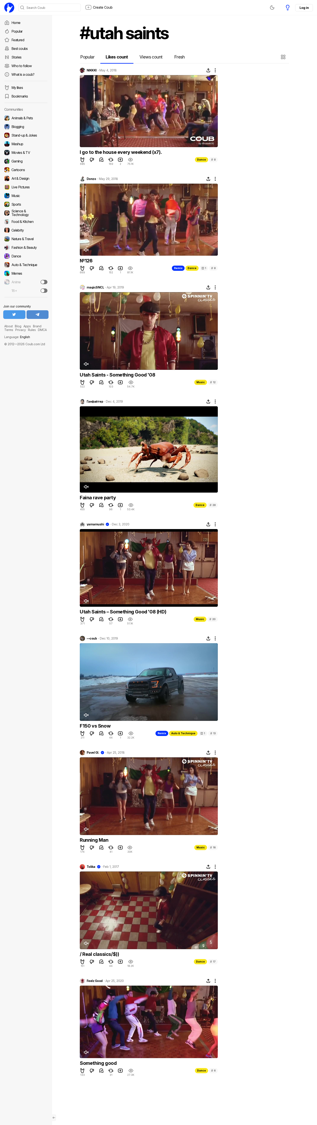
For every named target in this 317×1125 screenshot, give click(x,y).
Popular (17, 31)
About (8, 326)
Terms (8, 330)
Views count (151, 57)
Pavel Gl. (93, 752)
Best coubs (19, 48)
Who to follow (21, 66)
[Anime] (26, 282)
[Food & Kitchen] (26, 221)
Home (15, 22)
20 (212, 619)
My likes (17, 87)
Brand (37, 326)
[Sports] (26, 204)
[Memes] (26, 273)
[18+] (44, 290)
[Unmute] (86, 250)
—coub (92, 638)
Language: (17, 337)
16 (213, 847)
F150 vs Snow (95, 726)
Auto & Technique (183, 733)
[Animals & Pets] (26, 118)
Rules (32, 330)
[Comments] (101, 159)
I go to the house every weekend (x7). (121, 152)
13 (213, 733)
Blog (18, 326)
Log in (304, 8)
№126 (86, 260)
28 (213, 505)
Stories (16, 57)
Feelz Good (94, 980)
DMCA (42, 330)
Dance (201, 159)
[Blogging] (26, 126)
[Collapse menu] (54, 1118)
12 (213, 382)
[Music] (26, 195)
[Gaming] (26, 161)
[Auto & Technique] (26, 264)
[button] (283, 57)
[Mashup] (26, 144)
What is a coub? (22, 74)
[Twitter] (14, 314)
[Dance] (26, 256)
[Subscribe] (44, 282)
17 (213, 961)
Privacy (20, 330)
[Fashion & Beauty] (26, 247)
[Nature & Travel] (26, 239)
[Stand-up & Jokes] (26, 135)
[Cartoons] (26, 169)
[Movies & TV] (26, 152)
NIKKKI (92, 70)
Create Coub (103, 7)
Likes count (117, 57)
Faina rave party (98, 497)
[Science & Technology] (26, 213)
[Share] (208, 70)
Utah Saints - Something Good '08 (117, 375)
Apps (27, 326)
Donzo (91, 178)
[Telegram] (38, 314)
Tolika (91, 866)
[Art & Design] (26, 178)
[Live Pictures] (26, 187)
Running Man (94, 840)
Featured (17, 40)
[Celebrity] (26, 230)
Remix (178, 268)
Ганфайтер (95, 401)
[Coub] (9, 8)
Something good (98, 1063)
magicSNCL (95, 287)
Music (200, 382)
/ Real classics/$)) (99, 954)
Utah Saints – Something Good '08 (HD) (123, 611)
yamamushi (95, 524)
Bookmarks (19, 96)
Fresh (179, 57)
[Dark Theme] (272, 7)
